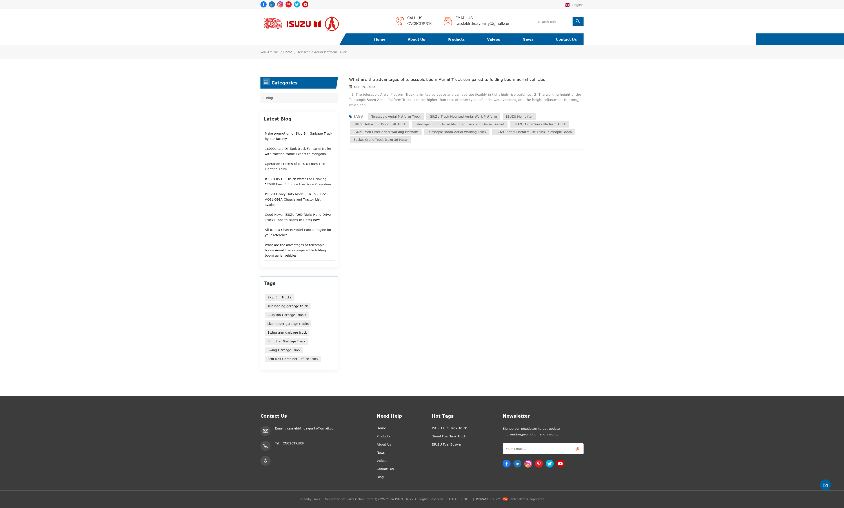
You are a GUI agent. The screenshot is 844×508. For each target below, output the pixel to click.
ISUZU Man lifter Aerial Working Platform (385, 132)
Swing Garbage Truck (283, 350)
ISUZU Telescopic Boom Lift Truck (379, 124)
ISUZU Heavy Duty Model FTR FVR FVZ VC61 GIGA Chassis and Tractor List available (295, 199)
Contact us (566, 39)
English (578, 5)
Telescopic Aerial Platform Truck (395, 116)
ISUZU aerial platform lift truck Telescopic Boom (533, 132)
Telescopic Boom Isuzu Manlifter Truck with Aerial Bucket (459, 124)
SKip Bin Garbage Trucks (286, 315)
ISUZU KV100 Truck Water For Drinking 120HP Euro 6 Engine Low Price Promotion (298, 181)
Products (456, 39)
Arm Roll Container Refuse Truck (292, 359)
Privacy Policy (488, 499)
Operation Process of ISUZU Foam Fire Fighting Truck (295, 166)
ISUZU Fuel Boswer (447, 444)
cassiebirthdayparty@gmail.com (483, 24)
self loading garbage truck (287, 306)
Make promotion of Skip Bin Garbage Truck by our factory (298, 136)
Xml (467, 499)
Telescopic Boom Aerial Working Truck (456, 132)
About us (416, 39)
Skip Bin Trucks (279, 297)
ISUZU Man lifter (519, 116)
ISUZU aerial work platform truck (539, 124)
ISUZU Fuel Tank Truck (449, 428)
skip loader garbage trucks (288, 323)
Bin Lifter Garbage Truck (286, 341)
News (528, 39)
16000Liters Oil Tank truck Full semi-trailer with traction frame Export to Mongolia (298, 151)
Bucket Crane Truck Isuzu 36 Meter (380, 139)
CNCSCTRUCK (419, 24)
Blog (269, 98)
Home (380, 39)
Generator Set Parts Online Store (349, 499)
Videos (493, 39)
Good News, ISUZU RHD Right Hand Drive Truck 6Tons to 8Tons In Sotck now (298, 217)
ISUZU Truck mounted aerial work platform (463, 116)
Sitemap (452, 499)
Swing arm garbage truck (287, 332)
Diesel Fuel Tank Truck (449, 436)
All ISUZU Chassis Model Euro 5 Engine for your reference (298, 232)
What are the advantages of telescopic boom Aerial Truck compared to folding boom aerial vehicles (447, 79)
